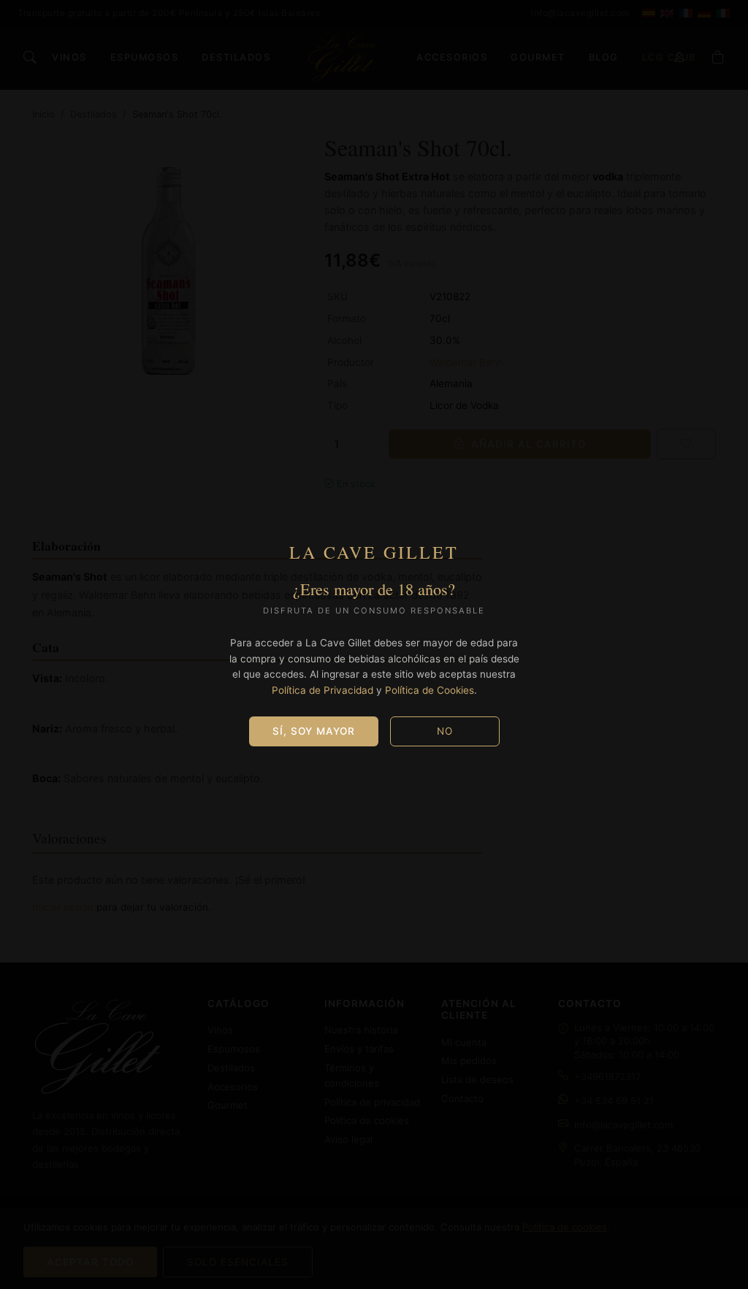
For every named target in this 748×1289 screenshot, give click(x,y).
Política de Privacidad (322, 690)
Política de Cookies (429, 690)
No (445, 731)
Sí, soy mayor (313, 731)
